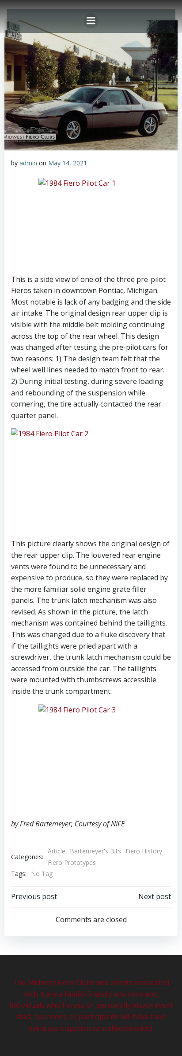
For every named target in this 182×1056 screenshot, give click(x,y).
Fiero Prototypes (72, 862)
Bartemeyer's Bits (95, 851)
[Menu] (91, 20)
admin (28, 163)
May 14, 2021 (67, 163)
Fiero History (143, 851)
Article (56, 851)
